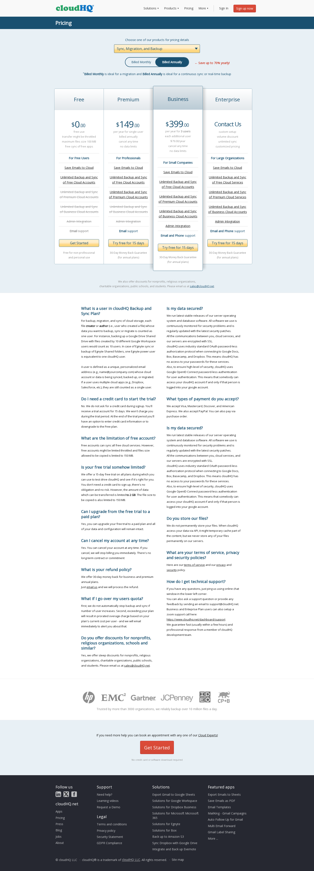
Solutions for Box (164, 830)
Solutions (150, 8)
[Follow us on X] (66, 794)
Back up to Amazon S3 (168, 837)
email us (92, 587)
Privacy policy (106, 831)
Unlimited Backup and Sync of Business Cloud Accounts (178, 213)
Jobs (59, 837)
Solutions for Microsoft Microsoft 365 (175, 815)
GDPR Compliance (109, 843)
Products (170, 8)
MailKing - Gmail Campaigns (227, 813)
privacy (221, 565)
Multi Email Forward (221, 826)
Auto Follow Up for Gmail (225, 819)
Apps (59, 811)
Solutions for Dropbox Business (174, 807)
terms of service (194, 565)
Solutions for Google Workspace (174, 801)
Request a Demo (108, 807)
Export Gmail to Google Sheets (173, 794)
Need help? (104, 794)
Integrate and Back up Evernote (174, 849)
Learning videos (108, 801)
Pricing (188, 8)
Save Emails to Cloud (79, 168)
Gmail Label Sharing (221, 832)
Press (59, 824)
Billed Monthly (141, 62)
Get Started (79, 243)
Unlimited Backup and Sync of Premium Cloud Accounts (128, 194)
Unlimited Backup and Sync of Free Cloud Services (227, 179)
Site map (178, 860)
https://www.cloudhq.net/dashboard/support (196, 619)
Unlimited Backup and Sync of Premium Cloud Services (227, 194)
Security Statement (110, 837)
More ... (213, 838)
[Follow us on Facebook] (74, 794)
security (172, 570)
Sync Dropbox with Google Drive (174, 843)
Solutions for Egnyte (166, 824)
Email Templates (219, 807)
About (60, 843)
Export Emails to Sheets (224, 794)
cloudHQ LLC (131, 860)
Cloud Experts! (208, 735)
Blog (59, 830)
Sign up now (244, 8)
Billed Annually (172, 62)
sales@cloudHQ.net (202, 286)
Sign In (223, 8)
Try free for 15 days (128, 243)
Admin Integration (178, 226)
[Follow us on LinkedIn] (58, 794)
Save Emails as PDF (221, 801)
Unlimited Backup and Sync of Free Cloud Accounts (79, 179)
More (202, 8)
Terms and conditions (112, 824)
